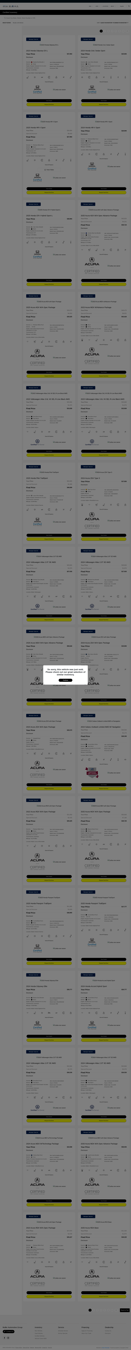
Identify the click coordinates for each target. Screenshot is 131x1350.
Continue (65, 680)
